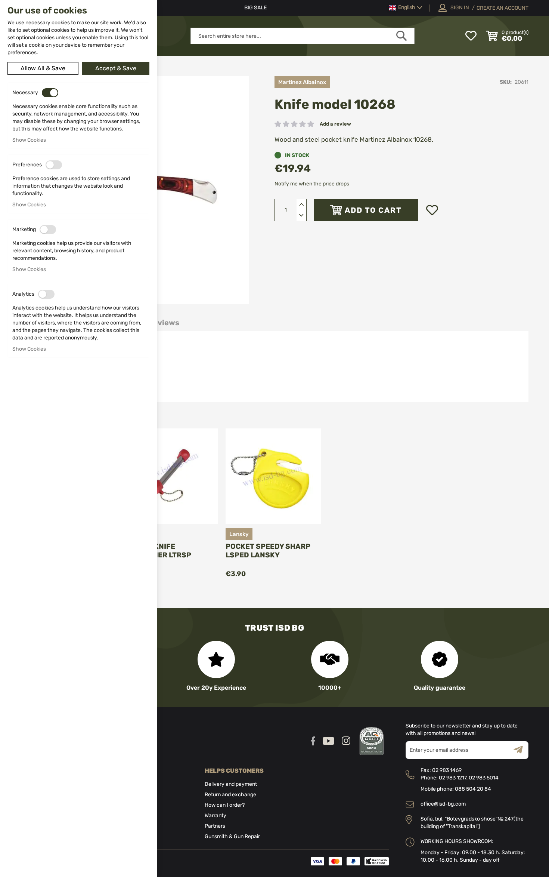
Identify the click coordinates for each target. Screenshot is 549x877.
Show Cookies (29, 140)
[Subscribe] (521, 750)
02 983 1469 (447, 770)
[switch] (50, 92)
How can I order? (225, 805)
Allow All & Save (43, 68)
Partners (215, 826)
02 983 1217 (452, 778)
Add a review (335, 124)
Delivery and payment (231, 784)
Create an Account (502, 8)
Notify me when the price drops (311, 184)
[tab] (163, 322)
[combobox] (302, 36)
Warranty (215, 815)
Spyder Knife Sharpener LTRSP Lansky (157, 555)
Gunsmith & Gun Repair (232, 836)
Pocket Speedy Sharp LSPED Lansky (268, 550)
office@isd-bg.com (443, 804)
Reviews (163, 322)
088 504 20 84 (473, 789)
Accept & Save (115, 68)
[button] (405, 7)
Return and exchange (230, 794)
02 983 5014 (484, 778)
